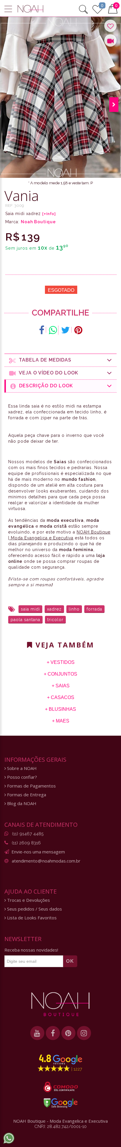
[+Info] (49, 214)
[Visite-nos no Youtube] (37, 1033)
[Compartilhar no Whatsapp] (52, 330)
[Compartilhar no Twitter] (66, 330)
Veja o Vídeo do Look (47, 373)
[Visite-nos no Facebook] (53, 1033)
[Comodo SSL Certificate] (60, 1087)
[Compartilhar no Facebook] (42, 330)
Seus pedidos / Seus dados (34, 909)
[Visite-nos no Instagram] (84, 1033)
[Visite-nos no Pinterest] (68, 1033)
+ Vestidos (61, 662)
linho (74, 609)
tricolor (55, 619)
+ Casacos (60, 697)
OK (70, 961)
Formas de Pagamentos (31, 786)
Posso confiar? (21, 777)
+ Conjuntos (60, 674)
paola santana (25, 619)
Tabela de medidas (43, 360)
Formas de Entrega (26, 794)
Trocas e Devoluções (28, 900)
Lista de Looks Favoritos (31, 918)
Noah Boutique (38, 221)
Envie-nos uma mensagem (38, 851)
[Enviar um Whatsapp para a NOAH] (9, 1138)
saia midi (30, 609)
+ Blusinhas (60, 709)
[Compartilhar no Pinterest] (78, 330)
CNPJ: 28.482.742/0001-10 (60, 1126)
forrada (94, 609)
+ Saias (61, 685)
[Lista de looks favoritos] (97, 8)
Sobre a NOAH (21, 768)
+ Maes (60, 720)
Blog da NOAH (21, 803)
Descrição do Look (44, 385)
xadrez (54, 609)
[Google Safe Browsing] (60, 1103)
